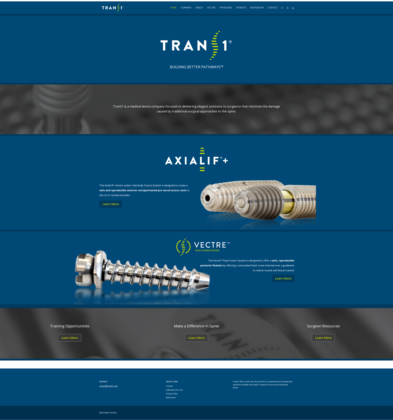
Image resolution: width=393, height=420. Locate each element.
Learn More (110, 204)
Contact (169, 386)
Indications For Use (174, 390)
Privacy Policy (172, 393)
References (171, 397)
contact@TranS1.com (108, 386)
